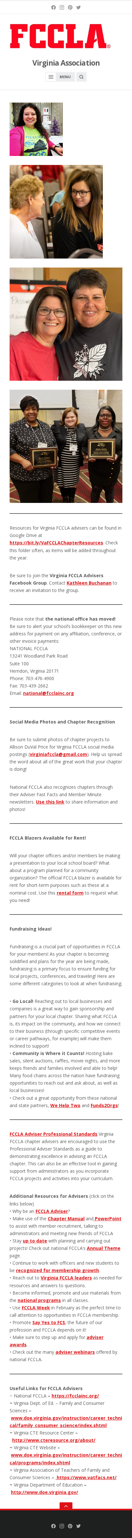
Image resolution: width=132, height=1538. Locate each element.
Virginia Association (66, 63)
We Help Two (65, 1105)
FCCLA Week (36, 1308)
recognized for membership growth (57, 1270)
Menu (65, 76)
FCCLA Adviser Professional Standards (53, 1134)
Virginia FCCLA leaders (66, 1278)
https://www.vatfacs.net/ (87, 1477)
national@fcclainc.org (48, 693)
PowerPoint (108, 1218)
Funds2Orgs (104, 1105)
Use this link (50, 802)
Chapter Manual (66, 1218)
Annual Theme (103, 1248)
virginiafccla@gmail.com (58, 754)
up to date (35, 1241)
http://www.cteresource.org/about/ (53, 1440)
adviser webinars (75, 1352)
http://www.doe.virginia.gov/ (44, 1492)
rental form (70, 893)
